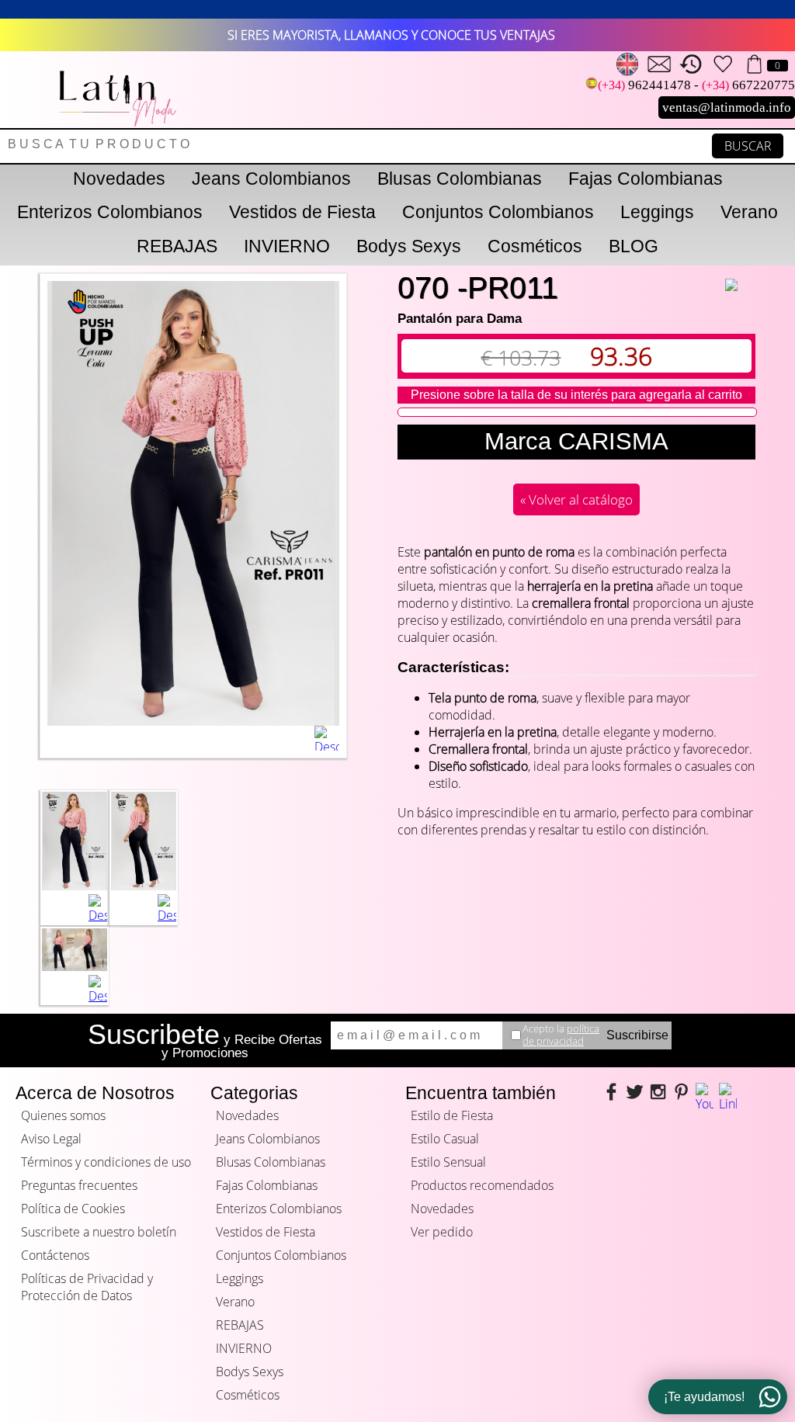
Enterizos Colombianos (110, 212)
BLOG (633, 246)
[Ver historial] (691, 63)
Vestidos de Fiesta (302, 212)
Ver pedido (442, 1231)
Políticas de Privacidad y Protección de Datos (87, 1287)
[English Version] (627, 63)
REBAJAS (177, 246)
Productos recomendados (482, 1185)
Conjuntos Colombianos (498, 212)
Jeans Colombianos (271, 178)
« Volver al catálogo (576, 499)
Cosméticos (535, 246)
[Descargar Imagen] (326, 738)
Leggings (657, 212)
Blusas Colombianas (459, 178)
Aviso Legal (51, 1138)
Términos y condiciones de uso (106, 1162)
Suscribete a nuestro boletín (98, 1231)
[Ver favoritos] (722, 63)
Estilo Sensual (448, 1162)
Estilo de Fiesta (452, 1115)
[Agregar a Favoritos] (740, 275)
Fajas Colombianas (645, 178)
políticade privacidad (560, 1034)
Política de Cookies (73, 1208)
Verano (749, 212)
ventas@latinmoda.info (726, 107)
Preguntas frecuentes (79, 1185)
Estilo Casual (445, 1138)
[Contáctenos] (659, 63)
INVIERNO (287, 246)
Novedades (119, 178)
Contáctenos (55, 1255)
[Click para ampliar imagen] (74, 885)
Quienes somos (63, 1115)
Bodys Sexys (408, 246)
